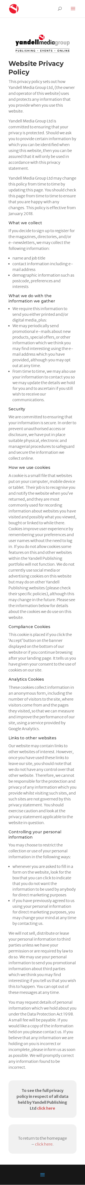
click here (46, 1108)
